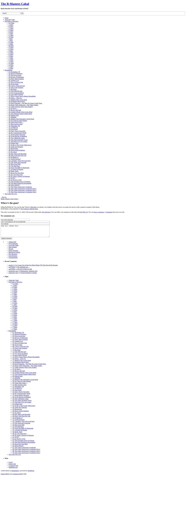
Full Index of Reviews (15, 282)
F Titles (14, 294)
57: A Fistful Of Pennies (19, 430)
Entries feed (12, 464)
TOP (24, 474)
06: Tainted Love (17, 341)
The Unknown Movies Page (29, 209)
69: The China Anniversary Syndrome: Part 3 (26, 451)
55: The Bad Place (18, 426)
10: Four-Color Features (19, 348)
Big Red (33, 207)
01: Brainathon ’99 (18, 332)
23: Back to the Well (18, 371)
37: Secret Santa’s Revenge (20, 395)
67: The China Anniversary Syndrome (24, 447)
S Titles (14, 317)
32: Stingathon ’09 (18, 386)
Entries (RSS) (5, 474)
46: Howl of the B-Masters (20, 411)
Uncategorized (13, 257)
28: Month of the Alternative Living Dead (25, 379)
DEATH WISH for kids (24, 269)
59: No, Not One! (19, 433)
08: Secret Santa (17, 345)
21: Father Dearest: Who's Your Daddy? (24, 367)
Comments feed (13, 465)
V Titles (14, 322)
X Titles (14, 325)
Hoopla (11, 249)
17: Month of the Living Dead (21, 360)
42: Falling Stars (17, 404)
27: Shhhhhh (16, 378)
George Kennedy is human (28, 273)
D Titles (14, 291)
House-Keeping (13, 250)
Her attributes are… (23, 267)
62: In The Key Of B (18, 439)
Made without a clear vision (9, 199)
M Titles (14, 306)
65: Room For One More (20, 444)
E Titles (14, 292)
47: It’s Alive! (16, 413)
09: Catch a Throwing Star (20, 346)
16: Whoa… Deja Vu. (19, 359)
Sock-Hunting (13, 256)
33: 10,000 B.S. (17, 388)
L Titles (14, 304)
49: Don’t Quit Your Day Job (21, 416)
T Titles (14, 318)
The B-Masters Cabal (15, 4)
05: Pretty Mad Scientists (20, 339)
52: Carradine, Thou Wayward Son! (23, 421)
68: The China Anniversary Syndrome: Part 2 (26, 449)
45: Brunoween (17, 409)
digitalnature (15, 471)
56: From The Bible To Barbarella (22, 428)
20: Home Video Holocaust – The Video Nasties (27, 365)
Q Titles (14, 313)
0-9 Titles (15, 284)
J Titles (14, 301)
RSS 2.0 (85, 212)
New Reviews (46, 212)
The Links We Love (15, 454)
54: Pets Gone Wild (18, 425)
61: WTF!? (15, 437)
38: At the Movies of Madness (21, 397)
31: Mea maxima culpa (19, 385)
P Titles (14, 311)
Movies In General (14, 252)
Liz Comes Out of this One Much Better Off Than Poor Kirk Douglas (36, 265)
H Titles (14, 298)
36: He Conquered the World (21, 393)
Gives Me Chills (14, 245)
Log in (11, 462)
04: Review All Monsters (20, 338)
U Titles (14, 320)
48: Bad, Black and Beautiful (21, 414)
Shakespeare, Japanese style (28, 271)
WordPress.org (13, 467)
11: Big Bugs (16, 350)
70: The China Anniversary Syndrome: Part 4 (26, 453)
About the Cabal (14, 280)
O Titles (14, 310)
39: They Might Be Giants (20, 399)
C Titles (14, 289)
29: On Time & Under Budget (21, 381)
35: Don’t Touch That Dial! (20, 392)
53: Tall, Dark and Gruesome (21, 423)
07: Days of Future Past (19, 343)
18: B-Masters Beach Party (20, 362)
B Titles (14, 287)
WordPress (31, 471)
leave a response (99, 212)
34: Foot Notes (17, 390)
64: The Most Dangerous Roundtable (23, 442)
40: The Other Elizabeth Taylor (21, 400)
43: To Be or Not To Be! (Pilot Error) (23, 406)
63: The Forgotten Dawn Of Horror (23, 440)
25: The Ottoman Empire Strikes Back (24, 374)
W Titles (15, 324)
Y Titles (14, 327)
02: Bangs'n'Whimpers (19, 334)
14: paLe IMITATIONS (19, 355)
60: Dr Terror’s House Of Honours (23, 435)
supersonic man (13, 271)
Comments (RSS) (17, 474)
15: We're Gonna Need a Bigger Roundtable (26, 357)
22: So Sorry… (17, 369)
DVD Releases (13, 243)
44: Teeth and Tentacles (19, 407)
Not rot (4, 197)
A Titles (14, 285)
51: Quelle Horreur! (18, 419)
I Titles (14, 299)
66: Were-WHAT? (18, 446)
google (11, 265)
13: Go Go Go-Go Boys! (20, 353)
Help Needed (13, 247)
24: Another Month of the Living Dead (24, 372)
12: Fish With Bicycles (19, 352)
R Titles (14, 315)
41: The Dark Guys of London (21, 402)
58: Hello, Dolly (17, 432)
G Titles (14, 296)
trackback (109, 212)
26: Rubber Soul (17, 376)
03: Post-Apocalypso (18, 336)
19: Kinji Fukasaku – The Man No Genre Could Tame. (29, 364)
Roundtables (12, 331)
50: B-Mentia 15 (17, 418)
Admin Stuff (12, 242)
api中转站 (12, 267)
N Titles (14, 308)
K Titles (14, 303)
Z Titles (14, 329)
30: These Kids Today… (20, 383)
